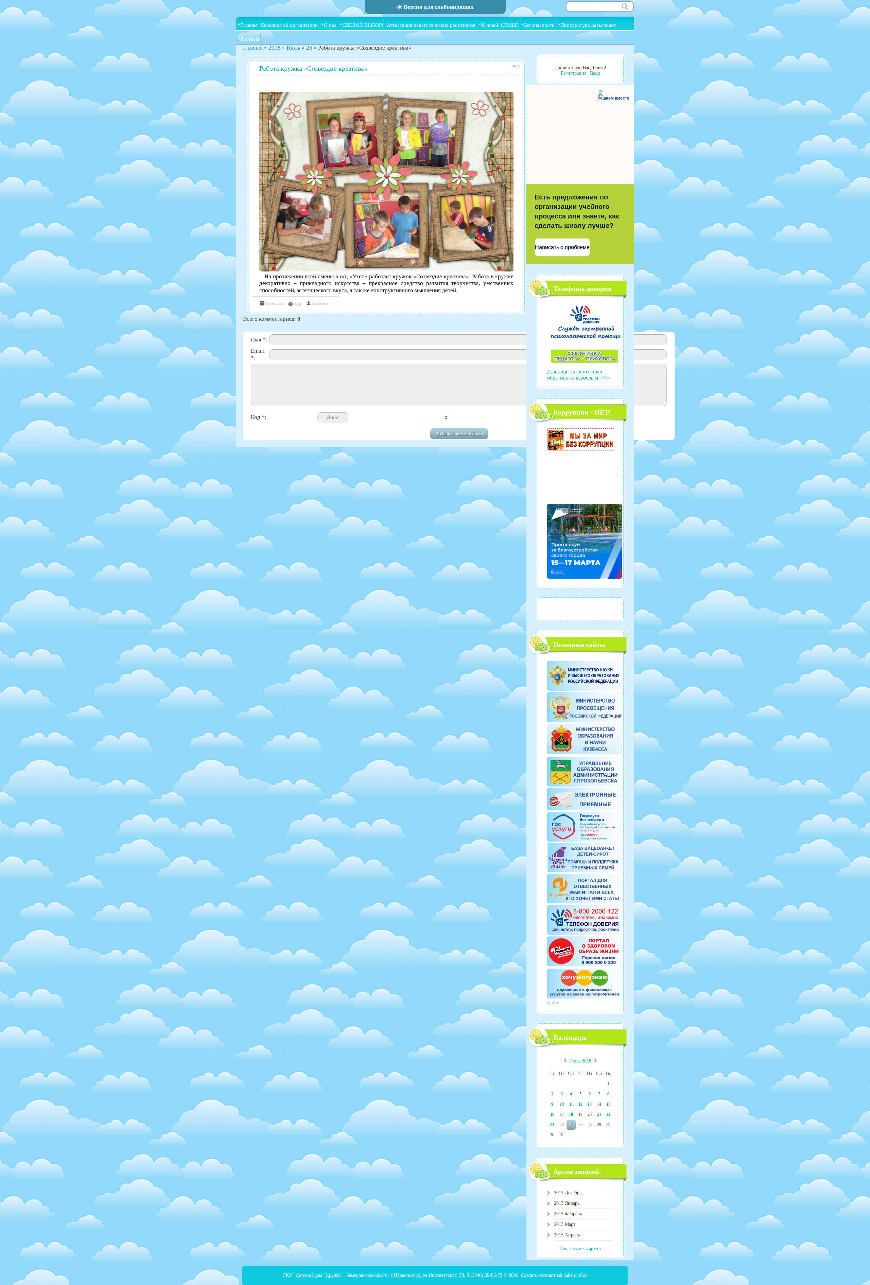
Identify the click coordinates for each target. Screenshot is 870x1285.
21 (599, 1114)
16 (552, 1114)
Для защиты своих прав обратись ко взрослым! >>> (578, 375)
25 (309, 48)
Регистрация (573, 73)
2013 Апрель (567, 1234)
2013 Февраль (568, 1213)
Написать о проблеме (562, 247)
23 (552, 1124)
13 (590, 1104)
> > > (553, 1003)
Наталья (320, 303)
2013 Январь (566, 1203)
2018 (274, 48)
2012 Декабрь (567, 1192)
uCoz (582, 1275)
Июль (293, 48)
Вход (595, 73)
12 (580, 1104)
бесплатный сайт (555, 1275)
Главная (253, 48)
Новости (274, 303)
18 (571, 1114)
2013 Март (564, 1224)
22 (608, 1114)
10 (562, 1104)
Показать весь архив (580, 1248)
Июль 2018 (580, 1061)
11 (571, 1104)
